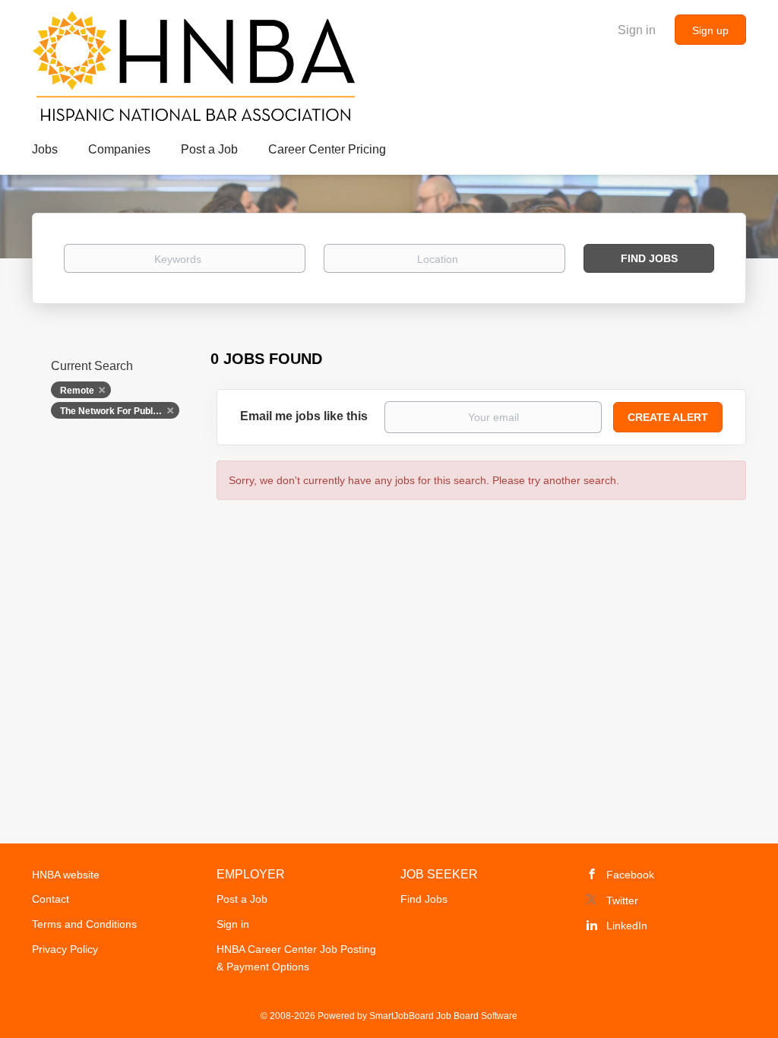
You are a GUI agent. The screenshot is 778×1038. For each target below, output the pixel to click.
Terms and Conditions (84, 924)
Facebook (630, 875)
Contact (50, 899)
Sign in (637, 30)
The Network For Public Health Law (119, 411)
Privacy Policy (65, 949)
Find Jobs (649, 258)
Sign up (710, 30)
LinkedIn (626, 925)
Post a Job (242, 899)
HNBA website (66, 875)
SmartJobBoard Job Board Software (443, 1016)
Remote (77, 390)
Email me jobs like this (304, 416)
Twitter (622, 900)
